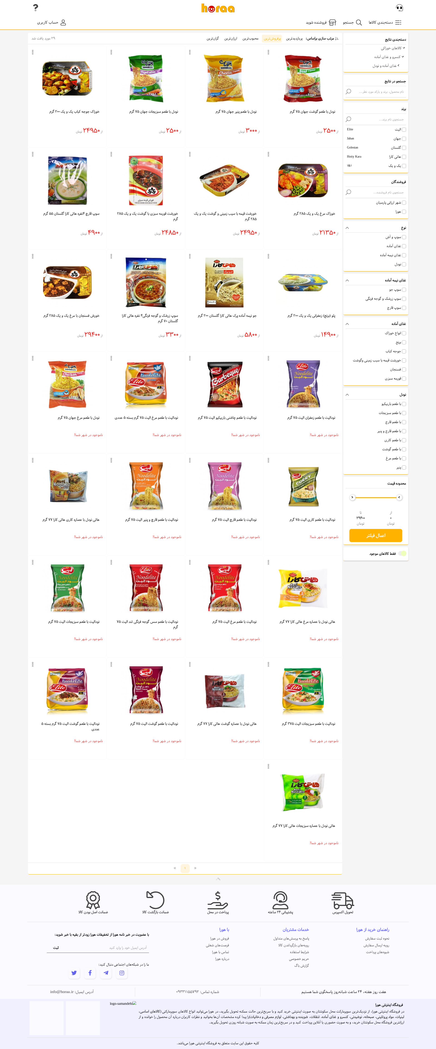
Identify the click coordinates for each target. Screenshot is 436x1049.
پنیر (398, 467)
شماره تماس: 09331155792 (197, 992)
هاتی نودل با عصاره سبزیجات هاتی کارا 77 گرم (304, 826)
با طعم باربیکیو (391, 404)
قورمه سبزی (393, 378)
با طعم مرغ (393, 458)
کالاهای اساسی (150, 1011)
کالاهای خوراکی (392, 48)
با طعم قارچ (393, 422)
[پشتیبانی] (399, 7)
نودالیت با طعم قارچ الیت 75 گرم (234, 520)
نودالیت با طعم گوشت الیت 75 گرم (154, 724)
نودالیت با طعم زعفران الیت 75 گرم (311, 418)
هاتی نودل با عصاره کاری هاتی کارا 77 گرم (71, 520)
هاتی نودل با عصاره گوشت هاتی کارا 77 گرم (227, 724)
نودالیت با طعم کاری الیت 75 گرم (312, 520)
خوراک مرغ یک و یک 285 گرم (314, 214)
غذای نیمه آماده (390, 255)
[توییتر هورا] (74, 973)
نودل (398, 264)
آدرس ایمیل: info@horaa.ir (72, 992)
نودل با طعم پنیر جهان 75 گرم (236, 111)
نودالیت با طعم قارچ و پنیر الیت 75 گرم (151, 520)
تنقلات (315, 1017)
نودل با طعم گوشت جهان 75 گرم (312, 111)
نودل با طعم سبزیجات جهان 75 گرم (153, 111)
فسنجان (395, 369)
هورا (398, 211)
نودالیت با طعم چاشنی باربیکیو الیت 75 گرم (227, 418)
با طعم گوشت (391, 449)
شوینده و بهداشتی (296, 1017)
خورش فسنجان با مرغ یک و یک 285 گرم (71, 316)
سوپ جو (395, 289)
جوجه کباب (393, 351)
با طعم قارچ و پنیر (389, 431)
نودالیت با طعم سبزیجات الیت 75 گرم (73, 622)
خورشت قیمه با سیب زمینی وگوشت (377, 360)
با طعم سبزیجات (390, 413)
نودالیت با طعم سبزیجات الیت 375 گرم (308, 724)
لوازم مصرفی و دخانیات (265, 1017)
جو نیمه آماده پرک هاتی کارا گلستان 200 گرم (227, 316)
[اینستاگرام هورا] (121, 973)
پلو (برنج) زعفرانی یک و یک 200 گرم (311, 316)
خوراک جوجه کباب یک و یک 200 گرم (74, 111)
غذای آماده (394, 246)
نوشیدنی (356, 1017)
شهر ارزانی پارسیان (388, 202)
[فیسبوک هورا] (90, 973)
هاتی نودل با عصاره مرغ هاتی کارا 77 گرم (307, 622)
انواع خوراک (393, 333)
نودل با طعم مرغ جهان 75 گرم (78, 418)
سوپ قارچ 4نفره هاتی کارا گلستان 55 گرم (71, 214)
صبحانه (369, 1017)
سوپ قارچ (394, 308)
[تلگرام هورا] (105, 973)
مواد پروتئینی (385, 1017)
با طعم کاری (392, 440)
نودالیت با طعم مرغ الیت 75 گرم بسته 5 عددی (146, 418)
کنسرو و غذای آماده (387, 57)
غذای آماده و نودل (385, 66)
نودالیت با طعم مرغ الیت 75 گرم (235, 622)
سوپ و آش (393, 237)
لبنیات (400, 1017)
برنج (398, 342)
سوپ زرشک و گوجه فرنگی (383, 299)
